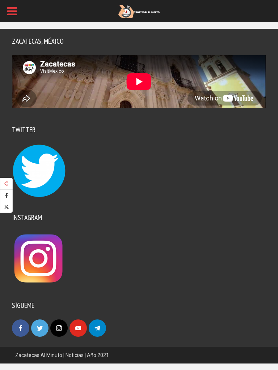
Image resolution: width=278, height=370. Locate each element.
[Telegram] (97, 328)
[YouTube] (78, 328)
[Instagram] (59, 328)
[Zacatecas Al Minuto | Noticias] (139, 11)
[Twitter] (40, 328)
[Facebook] (20, 328)
